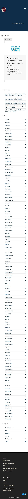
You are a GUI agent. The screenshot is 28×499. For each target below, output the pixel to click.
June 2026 (7, 122)
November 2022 (8, 225)
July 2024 (7, 178)
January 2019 (8, 333)
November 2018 (8, 338)
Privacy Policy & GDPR (8, 488)
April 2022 (7, 241)
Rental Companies (7, 471)
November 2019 (8, 305)
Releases (7, 433)
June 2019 (7, 319)
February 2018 (8, 363)
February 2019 (8, 330)
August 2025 (8, 144)
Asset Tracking (6, 460)
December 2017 (8, 369)
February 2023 (8, 216)
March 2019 (8, 327)
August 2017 (8, 377)
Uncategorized (8, 439)
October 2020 (8, 277)
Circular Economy (9, 427)
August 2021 (8, 258)
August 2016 (8, 394)
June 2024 (7, 180)
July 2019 (7, 316)
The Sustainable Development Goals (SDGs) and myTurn (15, 60)
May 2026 (7, 125)
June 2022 (7, 236)
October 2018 (8, 341)
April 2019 (7, 325)
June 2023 (7, 205)
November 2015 (8, 416)
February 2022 (8, 247)
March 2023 (8, 214)
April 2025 (7, 156)
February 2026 (8, 133)
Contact (5, 483)
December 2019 (8, 302)
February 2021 (8, 266)
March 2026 (8, 131)
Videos (6, 441)
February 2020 (8, 297)
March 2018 (8, 361)
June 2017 (7, 383)
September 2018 (9, 344)
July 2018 (7, 349)
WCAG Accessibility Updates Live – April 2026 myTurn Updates (14, 106)
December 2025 (8, 136)
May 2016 (7, 399)
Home (4, 458)
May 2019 (7, 322)
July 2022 (7, 233)
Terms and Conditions (8, 485)
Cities (4, 465)
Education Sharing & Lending (10, 468)
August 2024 (8, 175)
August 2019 (8, 313)
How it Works (6, 478)
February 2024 (8, 192)
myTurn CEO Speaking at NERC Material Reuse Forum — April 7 (14, 110)
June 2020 (7, 286)
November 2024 (8, 167)
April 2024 (7, 186)
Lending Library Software (9, 463)
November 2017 (8, 372)
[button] (24, 8)
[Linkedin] (25, 494)
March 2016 (8, 405)
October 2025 (8, 142)
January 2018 (8, 366)
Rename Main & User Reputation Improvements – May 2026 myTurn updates (15, 102)
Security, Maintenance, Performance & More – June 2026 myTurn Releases (14, 98)
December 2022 (8, 222)
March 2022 (8, 244)
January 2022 (8, 250)
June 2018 (7, 352)
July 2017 (7, 380)
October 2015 (8, 419)
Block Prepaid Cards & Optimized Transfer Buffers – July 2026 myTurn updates (15, 94)
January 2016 (8, 410)
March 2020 (8, 294)
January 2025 (8, 164)
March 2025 (8, 158)
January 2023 (8, 219)
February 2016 (8, 408)
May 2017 (7, 386)
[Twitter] (23, 494)
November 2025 (8, 139)
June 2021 (7, 261)
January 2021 (8, 269)
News (6, 430)
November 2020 (8, 275)
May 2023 (7, 208)
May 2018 (7, 355)
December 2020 (8, 272)
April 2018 (7, 358)
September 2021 (9, 255)
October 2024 (8, 169)
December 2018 (8, 336)
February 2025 (8, 161)
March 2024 (8, 189)
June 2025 (7, 150)
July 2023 (7, 203)
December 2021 (8, 253)
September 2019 (9, 311)
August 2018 (8, 347)
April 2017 (7, 388)
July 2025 (7, 147)
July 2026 (7, 119)
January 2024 (8, 194)
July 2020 (7, 283)
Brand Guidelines (7, 490)
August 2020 (8, 280)
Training (7, 436)
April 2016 (7, 402)
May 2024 (7, 183)
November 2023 (8, 197)
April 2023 (7, 211)
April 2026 (7, 128)
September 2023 (9, 200)
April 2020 (7, 291)
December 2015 (8, 413)
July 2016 (7, 397)
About (4, 480)
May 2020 (7, 289)
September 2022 (9, 230)
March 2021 (8, 264)
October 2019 (8, 308)
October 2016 (8, 391)
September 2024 (9, 172)
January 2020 (8, 300)
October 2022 (8, 228)
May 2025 (7, 153)
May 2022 (7, 239)
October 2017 (8, 374)
